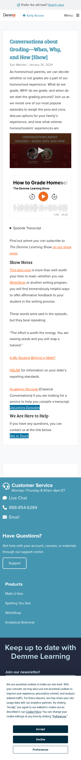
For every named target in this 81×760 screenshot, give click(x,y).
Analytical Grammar (20, 622)
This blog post (20, 270)
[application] (40, 150)
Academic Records (24, 389)
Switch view (56, 5)
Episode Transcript (27, 228)
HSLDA (15, 370)
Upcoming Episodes (25, 407)
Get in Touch (19, 435)
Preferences (40, 749)
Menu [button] (69, 15)
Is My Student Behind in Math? (32, 357)
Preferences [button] (59, 716)
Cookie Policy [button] (33, 711)
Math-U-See (14, 593)
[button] (40, 150)
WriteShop (17, 282)
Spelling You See (18, 603)
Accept (40, 729)
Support (15, 563)
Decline (40, 739)
